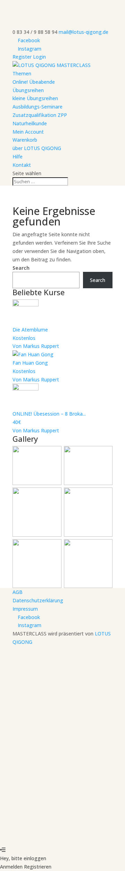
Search (21, 268)
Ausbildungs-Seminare (37, 106)
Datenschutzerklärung (37, 600)
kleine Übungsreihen (35, 98)
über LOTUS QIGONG (36, 148)
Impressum (25, 608)
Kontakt (21, 165)
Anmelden (69, 833)
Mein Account (28, 131)
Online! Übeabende (33, 82)
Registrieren (43, 833)
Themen (21, 73)
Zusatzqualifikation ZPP (39, 115)
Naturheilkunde (29, 123)
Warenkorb (24, 139)
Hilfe (17, 156)
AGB (17, 592)
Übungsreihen (28, 90)
